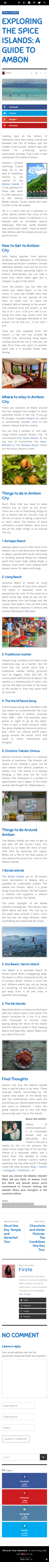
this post (30, 611)
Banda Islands (16, 876)
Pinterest (26, 1316)
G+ (33, 1170)
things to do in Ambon (36, 1207)
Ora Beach (8, 970)
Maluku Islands (10, 184)
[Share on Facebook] (31, 73)
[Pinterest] (34, 2)
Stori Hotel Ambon (27, 438)
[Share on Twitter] (36, 73)
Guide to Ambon (26, 1204)
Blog (33, 1166)
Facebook (23, 1170)
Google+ (27, 1294)
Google (26, 1311)
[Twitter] (39, 2)
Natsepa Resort (30, 445)
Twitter (43, 1166)
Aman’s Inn (33, 418)
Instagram (10, 1170)
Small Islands (10, 12)
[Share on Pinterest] (45, 73)
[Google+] (24, 2)
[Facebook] (19, 2)
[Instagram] (29, 2)
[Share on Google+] (40, 73)
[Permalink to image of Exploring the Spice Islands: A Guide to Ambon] (24, 89)
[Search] (5, 2)
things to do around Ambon (14, 1207)
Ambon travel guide (10, 1204)
